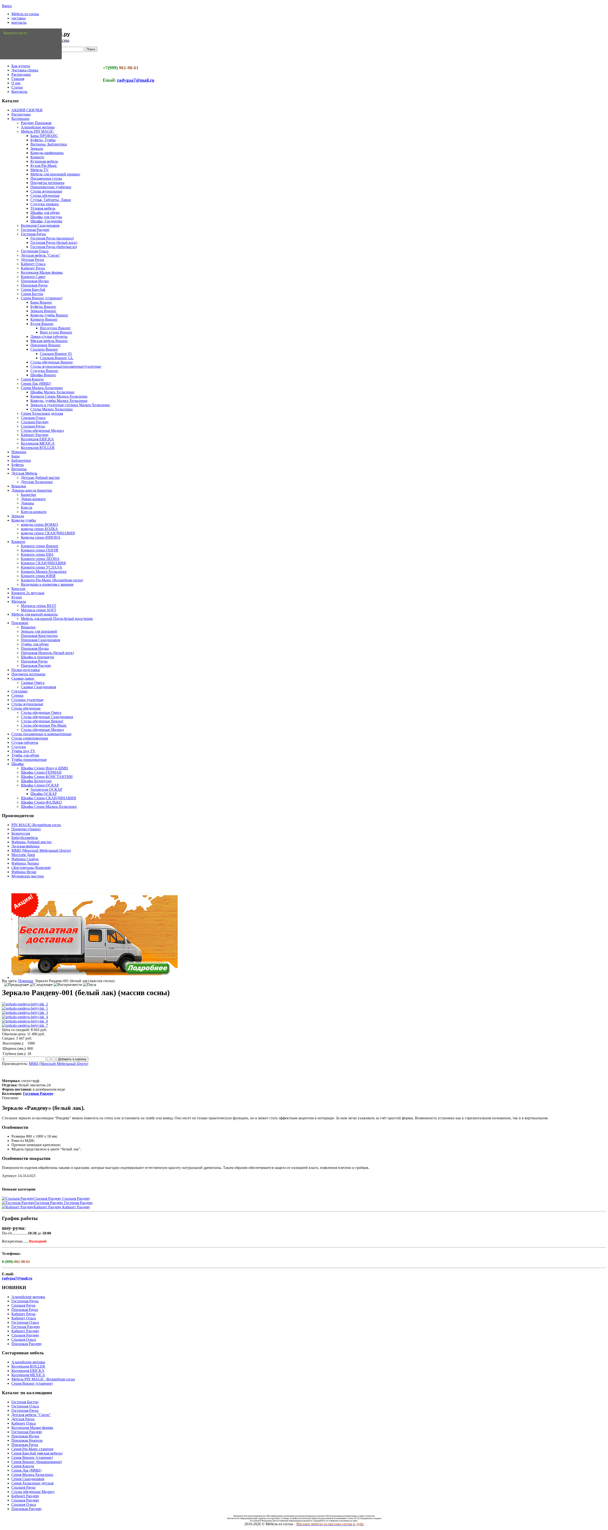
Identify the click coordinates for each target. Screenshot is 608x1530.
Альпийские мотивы (38, 127)
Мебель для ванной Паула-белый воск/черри (57, 619)
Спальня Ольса (33, 418)
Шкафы (17, 764)
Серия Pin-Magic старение (32, 1449)
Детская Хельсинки (37, 482)
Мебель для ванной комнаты (34, 614)
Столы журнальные (46, 191)
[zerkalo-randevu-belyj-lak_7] (25, 1025)
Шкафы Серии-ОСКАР (40, 785)
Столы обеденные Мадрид (42, 430)
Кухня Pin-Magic (43, 166)
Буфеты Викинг (43, 307)
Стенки (17, 695)
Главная (17, 79)
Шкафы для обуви (45, 213)
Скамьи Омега (32, 683)
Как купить (20, 66)
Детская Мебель (24, 473)
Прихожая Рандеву (36, 666)
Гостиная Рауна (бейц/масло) (53, 247)
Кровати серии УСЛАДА (41, 567)
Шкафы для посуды (46, 217)
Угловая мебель (42, 208)
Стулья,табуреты (24, 742)
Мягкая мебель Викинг (49, 341)
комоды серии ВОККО (39, 525)
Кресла (26, 507)
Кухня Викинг (42, 324)
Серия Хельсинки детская (42, 413)
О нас (16, 83)
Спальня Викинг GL (56, 358)
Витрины (19, 469)
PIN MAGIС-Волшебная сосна (36, 825)
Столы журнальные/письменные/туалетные (65, 366)
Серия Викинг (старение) (41, 298)
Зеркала (36, 148)
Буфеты (17, 465)
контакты (19, 22)
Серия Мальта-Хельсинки (42, 388)
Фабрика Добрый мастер (31, 842)
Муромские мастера (27, 876)
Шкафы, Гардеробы (46, 221)
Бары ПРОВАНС (44, 136)
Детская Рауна (32, 260)
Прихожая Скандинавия (40, 640)
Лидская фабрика (25, 846)
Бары (15, 456)
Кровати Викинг (44, 319)
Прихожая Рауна (34, 285)
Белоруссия (20, 833)
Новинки (18, 452)
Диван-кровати (33, 499)
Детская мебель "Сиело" (40, 255)
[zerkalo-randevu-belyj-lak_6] (25, 1021)
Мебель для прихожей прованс (55, 174)
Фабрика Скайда (24, 859)
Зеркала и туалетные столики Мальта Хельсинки (70, 405)
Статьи (17, 87)
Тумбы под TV (23, 751)
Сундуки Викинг (44, 371)
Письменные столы (46, 178)
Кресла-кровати (34, 512)
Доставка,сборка (24, 70)
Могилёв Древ (23, 855)
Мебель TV (39, 170)
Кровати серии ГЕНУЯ (39, 550)
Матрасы (18, 601)
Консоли (18, 589)
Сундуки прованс (44, 204)
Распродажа (21, 74)
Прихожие (19, 623)
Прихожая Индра (35, 281)
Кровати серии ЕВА (37, 554)
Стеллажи (19, 691)
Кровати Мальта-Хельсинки (43, 572)
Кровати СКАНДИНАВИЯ (43, 563)
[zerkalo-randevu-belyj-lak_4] (25, 1017)
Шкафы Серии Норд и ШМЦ (44, 768)
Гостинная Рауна (24, 1301)
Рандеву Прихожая (36, 123)
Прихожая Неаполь (27, 1440)
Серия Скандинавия (27, 1479)
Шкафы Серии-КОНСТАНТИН (47, 777)
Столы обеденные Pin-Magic (44, 725)
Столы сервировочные (29, 738)
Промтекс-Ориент (26, 829)
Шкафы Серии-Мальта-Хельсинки (49, 807)
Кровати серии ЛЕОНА (40, 559)
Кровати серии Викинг (40, 546)
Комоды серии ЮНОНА (41, 537)
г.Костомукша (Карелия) (31, 868)
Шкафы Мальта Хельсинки (52, 392)
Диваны (27, 503)
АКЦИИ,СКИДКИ (27, 110)
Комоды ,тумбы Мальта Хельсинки (58, 401)
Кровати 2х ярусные (27, 593)
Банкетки (28, 495)
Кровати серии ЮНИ (38, 576)
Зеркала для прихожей (39, 631)
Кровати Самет (33, 277)
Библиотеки (21, 460)
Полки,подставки (25, 670)
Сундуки (18, 747)
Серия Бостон (32, 294)
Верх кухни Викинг (56, 332)
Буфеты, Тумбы (43, 140)
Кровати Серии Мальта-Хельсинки (58, 396)
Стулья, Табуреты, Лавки (50, 200)
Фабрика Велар (23, 872)
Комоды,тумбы (23, 520)
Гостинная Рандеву (26, 1432)
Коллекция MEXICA (38, 443)
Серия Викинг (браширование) (36, 1462)
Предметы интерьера (47, 183)
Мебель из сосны (25, 14)
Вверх (7, 6)
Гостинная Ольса (34, 251)
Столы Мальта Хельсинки (51, 409)
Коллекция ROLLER (38, 448)
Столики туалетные (27, 700)
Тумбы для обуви (35, 644)
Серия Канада (32, 379)
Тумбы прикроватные (29, 760)
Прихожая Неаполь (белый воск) (47, 653)
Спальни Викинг (44, 349)
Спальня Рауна (33, 426)
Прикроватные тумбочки (50, 187)
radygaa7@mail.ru (135, 80)
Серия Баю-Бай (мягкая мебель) (36, 1453)
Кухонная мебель (44, 161)
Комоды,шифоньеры (47, 153)
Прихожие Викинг (45, 345)
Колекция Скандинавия (40, 225)
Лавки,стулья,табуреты (48, 336)
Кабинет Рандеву (35, 435)
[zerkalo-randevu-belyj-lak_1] (25, 1008)
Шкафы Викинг (43, 375)
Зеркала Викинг (43, 311)
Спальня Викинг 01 (56, 354)
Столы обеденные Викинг (51, 362)
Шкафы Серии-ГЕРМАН (41, 772)
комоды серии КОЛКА (39, 529)
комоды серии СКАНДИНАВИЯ (48, 533)
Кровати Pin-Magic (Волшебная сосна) (52, 580)
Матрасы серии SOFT (38, 610)
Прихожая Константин (39, 636)
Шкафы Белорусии (36, 781)
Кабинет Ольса (33, 264)
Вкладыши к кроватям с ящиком (47, 584)
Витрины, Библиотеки (48, 144)
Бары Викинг (41, 302)
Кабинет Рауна (33, 268)
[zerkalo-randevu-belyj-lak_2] (25, 1004)
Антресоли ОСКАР (46, 789)
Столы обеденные (45, 195)
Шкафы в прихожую (37, 657)
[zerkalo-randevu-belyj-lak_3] (25, 1013)
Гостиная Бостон (24, 1402)
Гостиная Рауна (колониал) (52, 238)
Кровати (37, 157)
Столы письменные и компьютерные (41, 734)
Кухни (16, 597)
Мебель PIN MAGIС (37, 131)
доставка (18, 18)
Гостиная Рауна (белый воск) (53, 242)
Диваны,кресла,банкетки (31, 490)
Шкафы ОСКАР (43, 794)
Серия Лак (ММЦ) (36, 383)
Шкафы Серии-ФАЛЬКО (41, 802)
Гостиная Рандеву (35, 230)
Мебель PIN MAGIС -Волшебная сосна (43, 1379)
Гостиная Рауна (33, 234)
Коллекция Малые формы (42, 272)
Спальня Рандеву (35, 422)
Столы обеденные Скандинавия (47, 717)
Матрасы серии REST (38, 606)
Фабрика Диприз (25, 863)
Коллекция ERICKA (37, 439)
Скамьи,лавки (22, 678)
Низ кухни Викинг (55, 328)
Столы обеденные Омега (41, 713)
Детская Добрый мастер (40, 477)
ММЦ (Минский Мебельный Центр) (41, 850)
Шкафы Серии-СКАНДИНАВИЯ (48, 798)
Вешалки (18, 486)
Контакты (19, 91)
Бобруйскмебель (24, 838)
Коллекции (20, 119)
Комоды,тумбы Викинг (49, 315)
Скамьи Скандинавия (38, 687)
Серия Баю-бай (33, 289)
